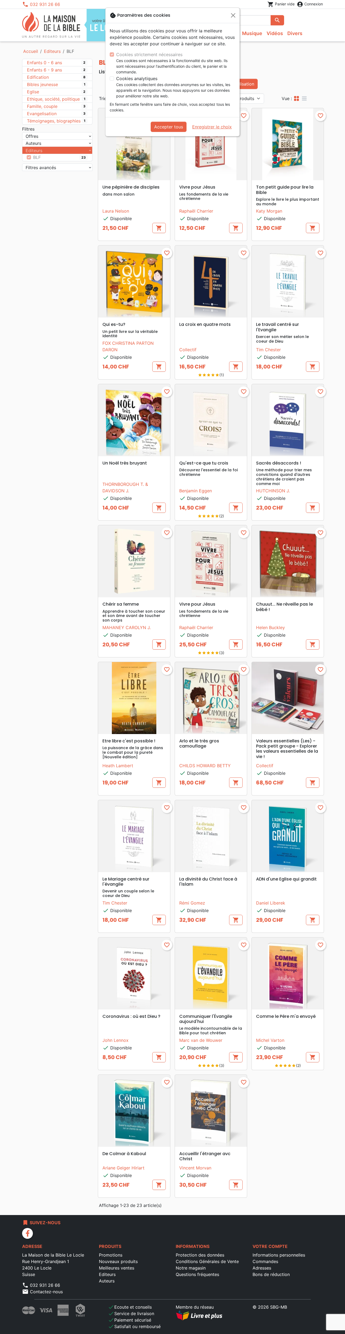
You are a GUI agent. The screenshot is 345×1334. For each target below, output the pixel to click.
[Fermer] (233, 15)
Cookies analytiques (136, 78)
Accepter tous (168, 126)
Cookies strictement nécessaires (149, 54)
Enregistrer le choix (212, 126)
